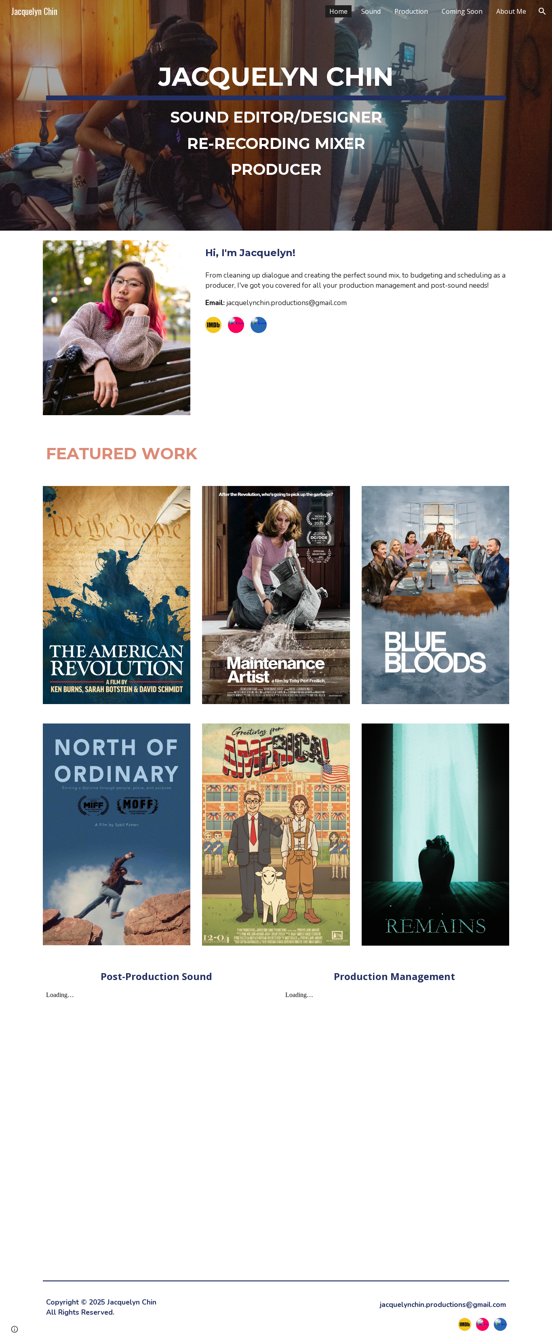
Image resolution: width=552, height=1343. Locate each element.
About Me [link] (511, 11)
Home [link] (338, 11)
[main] (276, 115)
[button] (542, 11)
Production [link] (411, 11)
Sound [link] (371, 11)
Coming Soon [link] (462, 11)
